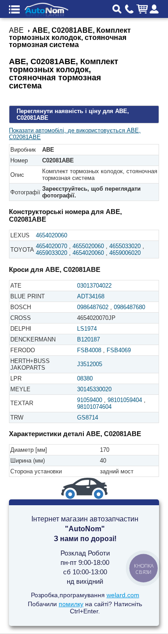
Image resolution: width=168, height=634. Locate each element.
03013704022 (94, 285)
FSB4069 (119, 350)
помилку (71, 604)
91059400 (89, 400)
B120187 (88, 339)
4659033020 (51, 252)
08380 (85, 378)
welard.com (123, 595)
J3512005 (89, 364)
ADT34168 (90, 296)
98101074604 (94, 406)
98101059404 (125, 400)
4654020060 (51, 235)
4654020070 (51, 246)
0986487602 (92, 307)
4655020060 (88, 246)
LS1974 (87, 328)
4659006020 (125, 252)
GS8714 (87, 417)
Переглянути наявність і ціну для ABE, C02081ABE (73, 114)
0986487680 (129, 307)
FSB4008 (89, 350)
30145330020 (94, 389)
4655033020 (125, 246)
